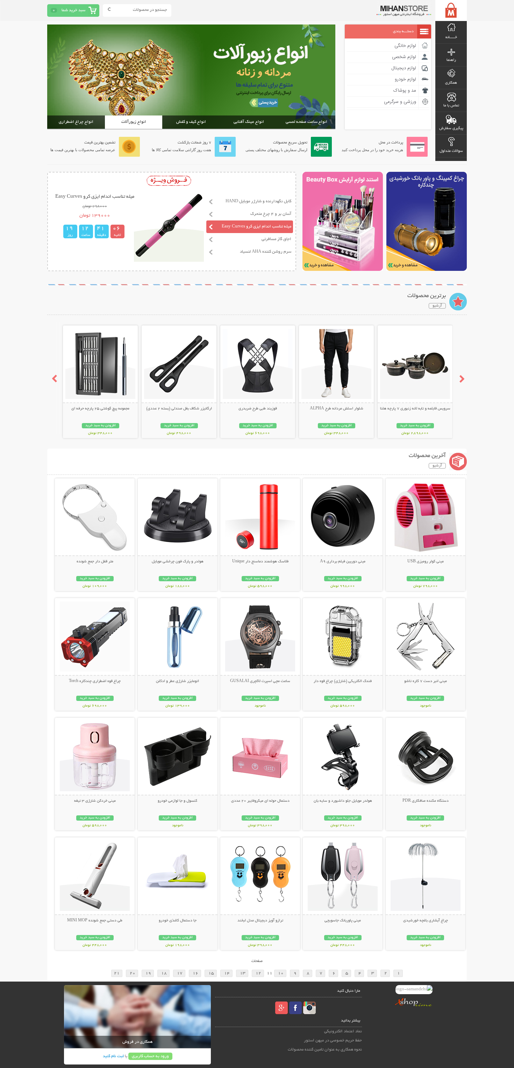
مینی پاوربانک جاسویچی (342, 921)
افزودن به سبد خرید (415, 426)
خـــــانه (451, 37)
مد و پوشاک (404, 90)
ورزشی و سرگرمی (400, 102)
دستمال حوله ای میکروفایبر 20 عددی (260, 801)
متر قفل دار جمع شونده (95, 562)
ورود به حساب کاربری (150, 1056)
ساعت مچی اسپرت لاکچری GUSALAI (260, 681)
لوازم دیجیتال (403, 68)
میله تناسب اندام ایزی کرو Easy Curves (256, 226)
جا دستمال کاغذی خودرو (178, 921)
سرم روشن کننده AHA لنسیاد (265, 252)
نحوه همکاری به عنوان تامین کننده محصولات (325, 1049)
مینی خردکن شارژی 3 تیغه (95, 801)
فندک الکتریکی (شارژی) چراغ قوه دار (343, 681)
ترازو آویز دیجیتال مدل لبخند (260, 921)
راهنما (451, 60)
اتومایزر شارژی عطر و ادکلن (177, 681)
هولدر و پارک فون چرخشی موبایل (178, 562)
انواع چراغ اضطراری (76, 122)
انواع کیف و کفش (191, 122)
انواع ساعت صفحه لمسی (306, 122)
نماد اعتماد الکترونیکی (343, 1031)
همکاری (451, 83)
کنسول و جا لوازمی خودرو (177, 801)
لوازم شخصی (404, 57)
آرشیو (437, 306)
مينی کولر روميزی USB (425, 562)
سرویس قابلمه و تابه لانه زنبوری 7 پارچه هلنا (415, 409)
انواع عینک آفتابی (249, 122)
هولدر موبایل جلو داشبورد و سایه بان (343, 801)
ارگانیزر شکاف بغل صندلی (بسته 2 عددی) (179, 409)
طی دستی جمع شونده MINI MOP (94, 921)
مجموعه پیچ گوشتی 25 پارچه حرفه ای (100, 409)
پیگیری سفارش (451, 128)
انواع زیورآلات (133, 122)
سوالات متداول (451, 151)
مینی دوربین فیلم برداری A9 (342, 562)
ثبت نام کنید (113, 1056)
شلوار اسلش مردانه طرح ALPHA (336, 409)
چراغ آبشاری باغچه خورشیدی (425, 921)
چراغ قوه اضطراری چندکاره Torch (95, 681)
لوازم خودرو (405, 79)
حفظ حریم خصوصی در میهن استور (333, 1040)
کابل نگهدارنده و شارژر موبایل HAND (258, 201)
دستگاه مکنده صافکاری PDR (425, 801)
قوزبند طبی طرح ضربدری (257, 409)
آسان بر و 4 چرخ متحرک (270, 214)
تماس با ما (451, 106)
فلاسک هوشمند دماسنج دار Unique (260, 562)
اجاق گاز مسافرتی (276, 239)
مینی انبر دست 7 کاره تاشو (425, 681)
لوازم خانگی (405, 46)
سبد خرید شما (73, 10)
